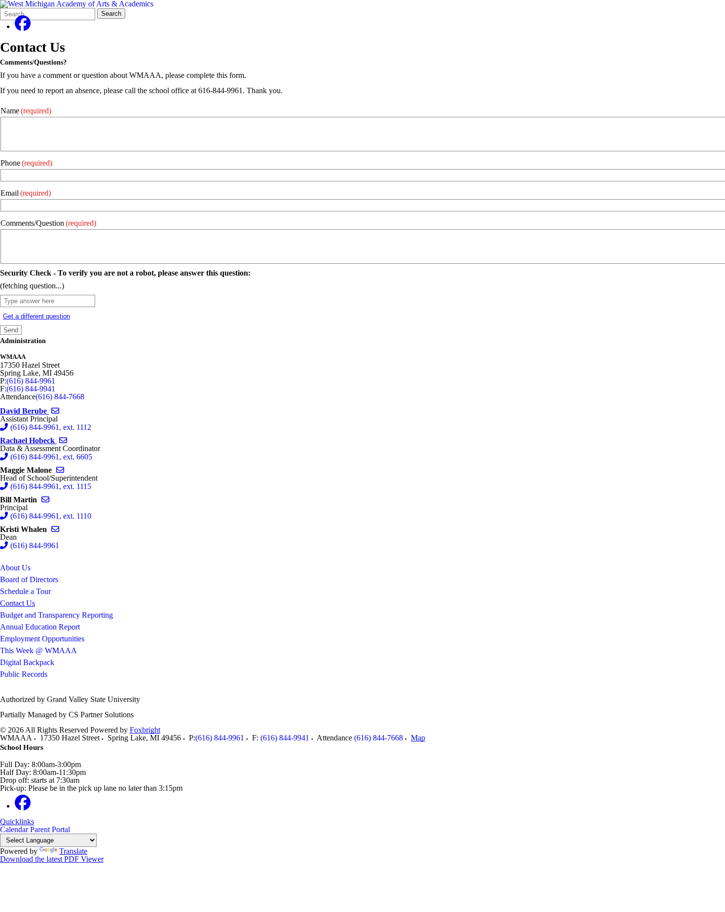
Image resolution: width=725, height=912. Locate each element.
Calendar (14, 829)
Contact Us (17, 603)
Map (418, 738)
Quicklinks (17, 822)
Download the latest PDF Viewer (52, 859)
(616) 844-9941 (30, 389)
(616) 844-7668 (60, 396)
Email (25, 193)
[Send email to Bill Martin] (45, 499)
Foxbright (145, 730)
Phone (26, 163)
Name (25, 110)
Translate (73, 851)
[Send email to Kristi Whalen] (55, 529)
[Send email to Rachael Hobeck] (63, 440)
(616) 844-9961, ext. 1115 (50, 486)
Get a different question (36, 316)
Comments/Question (48, 223)
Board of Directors (29, 579)
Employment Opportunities (42, 638)
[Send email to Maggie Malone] (60, 470)
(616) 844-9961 (30, 381)
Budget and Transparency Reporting (56, 615)
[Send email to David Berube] (55, 411)
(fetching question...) (32, 285)
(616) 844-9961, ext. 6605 (51, 457)
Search (111, 13)
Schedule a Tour (25, 591)
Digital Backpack (27, 662)
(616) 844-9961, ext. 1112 (50, 427)
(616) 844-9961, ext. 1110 (50, 516)
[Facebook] (23, 26)
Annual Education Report (40, 627)
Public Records (23, 674)
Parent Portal (50, 829)
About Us (15, 567)
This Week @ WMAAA (38, 650)
